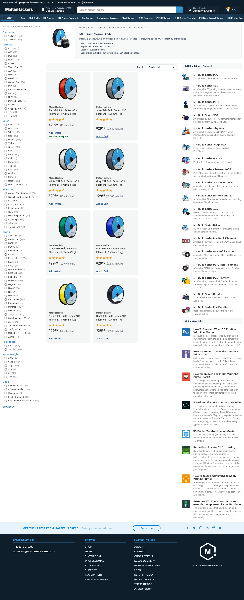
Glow (13, 212)
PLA (13, 48)
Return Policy (144, 574)
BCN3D (13, 247)
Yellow (14, 143)
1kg (13, 365)
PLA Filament (128, 18)
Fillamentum (17, 258)
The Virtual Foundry (19, 325)
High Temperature (19, 215)
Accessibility (143, 588)
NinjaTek (14, 284)
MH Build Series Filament (211, 18)
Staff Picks (34, 18)
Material (7, 44)
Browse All (8, 406)
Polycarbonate (17, 101)
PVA (12, 86)
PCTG (12, 63)
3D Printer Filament (68, 18)
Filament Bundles (19, 389)
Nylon (13, 74)
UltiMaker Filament (19, 333)
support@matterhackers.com (34, 551)
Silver (13, 177)
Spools (15, 349)
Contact (140, 551)
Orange (14, 139)
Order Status (143, 556)
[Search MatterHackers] (179, 9)
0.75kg (14, 362)
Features (7, 189)
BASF (12, 243)
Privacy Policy (144, 579)
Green (14, 147)
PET (12, 56)
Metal (13, 78)
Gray (13, 128)
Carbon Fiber (16, 82)
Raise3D (14, 310)
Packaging (9, 341)
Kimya (13, 265)
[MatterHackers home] (19, 10)
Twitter (194, 528)
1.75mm (15, 36)
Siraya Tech (16, 314)
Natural (14, 181)
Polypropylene (17, 108)
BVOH (13, 93)
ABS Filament (146, 18)
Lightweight (16, 219)
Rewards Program (147, 565)
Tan (12, 166)
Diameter (8, 32)
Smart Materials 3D (19, 318)
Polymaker (16, 307)
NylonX (13, 295)
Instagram (200, 528)
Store (90, 28)
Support (91, 570)
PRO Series (16, 299)
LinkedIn (207, 528)
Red (13, 136)
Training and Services (107, 18)
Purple (13, 154)
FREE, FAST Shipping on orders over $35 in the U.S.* (28, 2)
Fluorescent (16, 208)
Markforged (15, 280)
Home (82, 28)
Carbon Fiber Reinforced (22, 193)
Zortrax (14, 337)
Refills (14, 345)
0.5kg (13, 358)
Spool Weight (10, 354)
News (88, 551)
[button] (56, 9)
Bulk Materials (18, 385)
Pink (12, 158)
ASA (12, 71)
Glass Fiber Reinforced (21, 197)
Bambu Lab (87, 18)
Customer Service (66, 2)
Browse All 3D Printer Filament (21, 26)
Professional (94, 560)
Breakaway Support (19, 89)
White (14, 132)
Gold (12, 173)
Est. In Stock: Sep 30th (59, 136)
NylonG (14, 288)
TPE (12, 116)
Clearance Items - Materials (23, 400)
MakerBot (15, 277)
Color (5, 120)
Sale (23, 18)
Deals (5, 381)
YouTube (220, 528)
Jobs (137, 570)
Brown (13, 162)
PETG (14, 59)
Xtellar (13, 322)
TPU (13, 112)
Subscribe (147, 528)
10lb (12, 376)
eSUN (13, 254)
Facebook (188, 528)
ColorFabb (15, 250)
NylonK (13, 292)
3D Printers (48, 18)
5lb (12, 373)
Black (14, 124)
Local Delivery (144, 560)
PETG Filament (163, 18)
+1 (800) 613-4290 (84, 2)
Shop (88, 546)
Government (93, 574)
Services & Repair (96, 579)
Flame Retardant (17, 204)
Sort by (141, 67)
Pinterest (213, 528)
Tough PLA (15, 67)
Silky (13, 223)
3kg (12, 369)
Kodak (13, 262)
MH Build (121, 28)
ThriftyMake (17, 329)
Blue (13, 150)
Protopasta (15, 303)
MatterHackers (18, 269)
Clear (13, 169)
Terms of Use (143, 584)
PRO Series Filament (185, 18)
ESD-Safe (15, 200)
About (138, 546)
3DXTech (15, 235)
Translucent (17, 227)
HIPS (12, 97)
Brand (6, 232)
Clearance (15, 393)
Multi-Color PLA (18, 184)
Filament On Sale (18, 397)
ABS (13, 52)
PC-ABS (13, 104)
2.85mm (15, 39)
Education (92, 565)
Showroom (93, 556)
